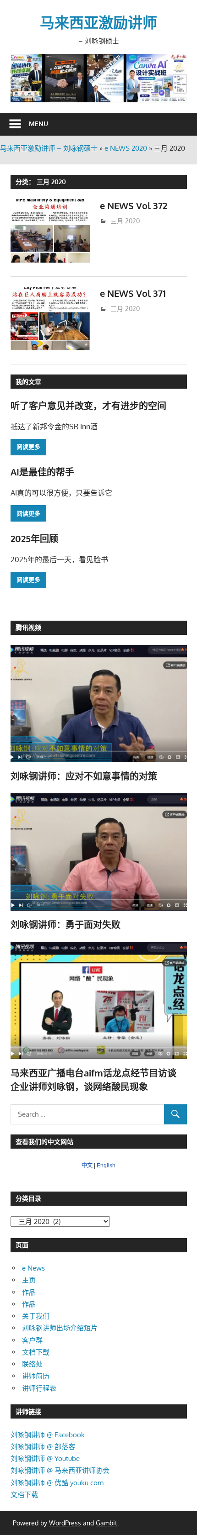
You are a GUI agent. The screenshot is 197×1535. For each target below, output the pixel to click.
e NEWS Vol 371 (133, 293)
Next (175, 76)
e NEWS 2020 (125, 148)
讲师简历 (35, 1375)
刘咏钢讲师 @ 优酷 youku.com (57, 1482)
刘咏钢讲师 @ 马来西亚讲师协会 (60, 1470)
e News (33, 1268)
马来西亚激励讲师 (98, 22)
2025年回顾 (34, 538)
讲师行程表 (39, 1388)
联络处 (32, 1364)
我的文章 (28, 381)
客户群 (32, 1340)
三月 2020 (125, 221)
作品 (29, 1292)
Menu (38, 123)
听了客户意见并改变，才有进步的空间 (88, 405)
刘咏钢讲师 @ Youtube (45, 1458)
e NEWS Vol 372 (133, 205)
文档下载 (35, 1352)
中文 (87, 1165)
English (106, 1165)
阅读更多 (28, 446)
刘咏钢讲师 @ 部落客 (43, 1446)
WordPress (65, 1523)
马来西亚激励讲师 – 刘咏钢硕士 (49, 148)
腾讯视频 (28, 627)
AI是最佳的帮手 (42, 472)
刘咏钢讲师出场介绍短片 (60, 1328)
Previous (22, 76)
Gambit (106, 1523)
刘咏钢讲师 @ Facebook (48, 1434)
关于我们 (35, 1316)
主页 (29, 1280)
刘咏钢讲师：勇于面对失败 (65, 924)
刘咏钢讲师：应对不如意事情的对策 (84, 776)
